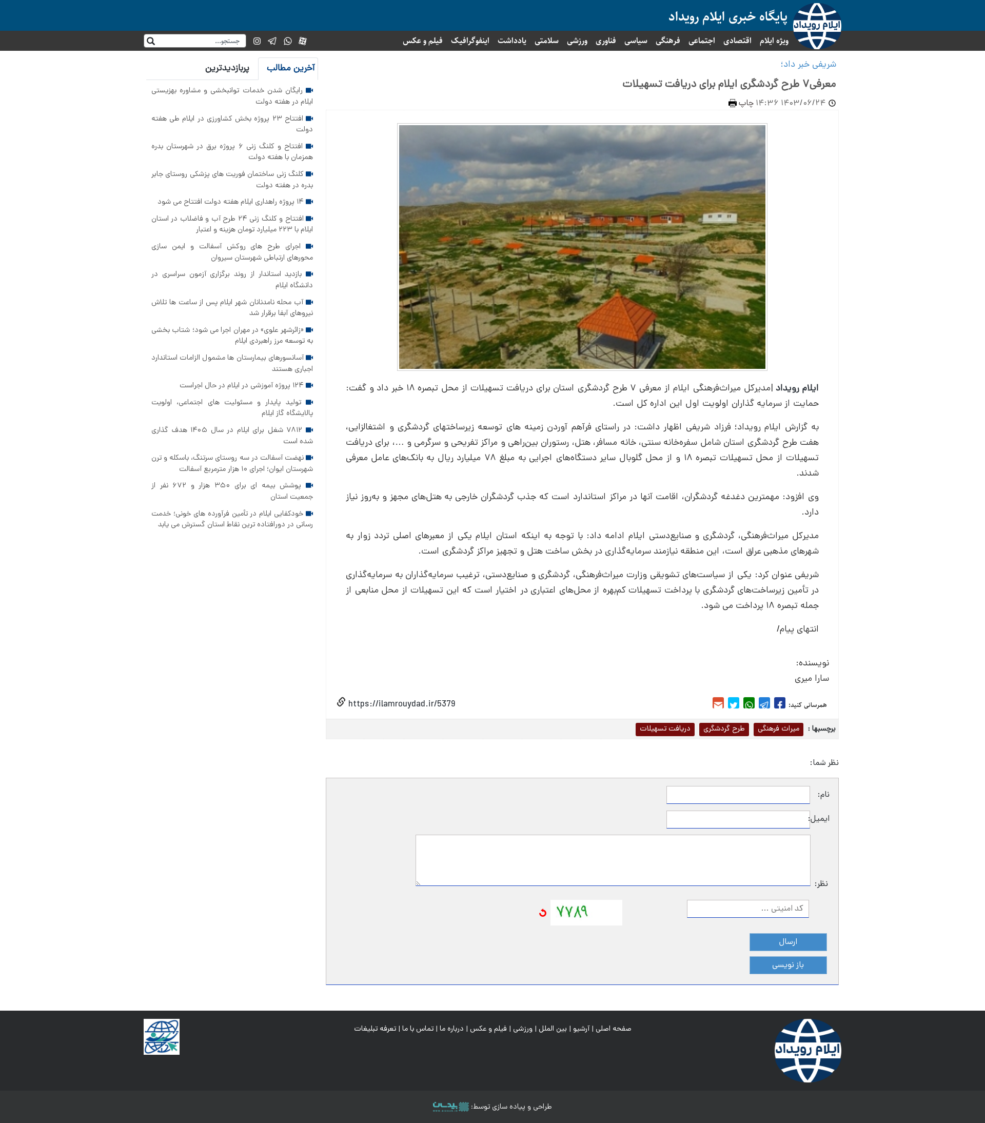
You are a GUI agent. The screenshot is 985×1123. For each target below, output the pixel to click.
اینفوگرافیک (470, 40)
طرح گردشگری (724, 729)
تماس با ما (418, 1029)
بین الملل (553, 1029)
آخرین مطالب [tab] (291, 68)
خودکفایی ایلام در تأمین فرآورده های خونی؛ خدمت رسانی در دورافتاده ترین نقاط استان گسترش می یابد (232, 519)
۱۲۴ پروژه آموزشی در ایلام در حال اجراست (243, 385)
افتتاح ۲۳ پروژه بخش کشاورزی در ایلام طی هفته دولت (232, 124)
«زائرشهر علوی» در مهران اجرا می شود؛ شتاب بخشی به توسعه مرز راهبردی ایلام (232, 336)
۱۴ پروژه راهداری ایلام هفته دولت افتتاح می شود (231, 202)
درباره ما (452, 1029)
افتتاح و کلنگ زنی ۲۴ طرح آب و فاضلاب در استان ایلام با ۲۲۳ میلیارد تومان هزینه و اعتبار (232, 224)
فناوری (606, 40)
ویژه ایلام (774, 40)
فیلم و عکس (423, 40)
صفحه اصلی (614, 1029)
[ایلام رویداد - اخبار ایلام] (808, 1051)
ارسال (788, 942)
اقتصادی (737, 40)
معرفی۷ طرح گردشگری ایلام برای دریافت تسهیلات (726, 84)
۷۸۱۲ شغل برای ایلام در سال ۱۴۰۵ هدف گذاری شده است (232, 436)
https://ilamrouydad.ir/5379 (400, 705)
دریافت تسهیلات (665, 729)
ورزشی (577, 40)
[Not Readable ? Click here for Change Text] (542, 913)
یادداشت (512, 40)
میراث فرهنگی (778, 729)
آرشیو (581, 1029)
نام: (824, 795)
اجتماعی (701, 40)
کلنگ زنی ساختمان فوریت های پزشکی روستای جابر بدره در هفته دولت (232, 180)
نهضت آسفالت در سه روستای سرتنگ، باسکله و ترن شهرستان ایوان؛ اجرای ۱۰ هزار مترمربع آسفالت (232, 463)
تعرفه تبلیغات (375, 1029)
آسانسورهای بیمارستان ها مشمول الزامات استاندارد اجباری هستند (232, 363)
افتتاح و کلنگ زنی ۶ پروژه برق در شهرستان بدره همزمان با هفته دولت (232, 152)
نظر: (821, 884)
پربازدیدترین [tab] (227, 68)
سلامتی (547, 40)
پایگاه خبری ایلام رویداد (727, 16)
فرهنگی (668, 40)
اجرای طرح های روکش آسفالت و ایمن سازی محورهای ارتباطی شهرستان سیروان (232, 252)
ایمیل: (820, 819)
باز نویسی (788, 965)
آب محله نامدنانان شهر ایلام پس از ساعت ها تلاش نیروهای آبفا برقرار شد (232, 308)
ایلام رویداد (797, 389)
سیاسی (635, 40)
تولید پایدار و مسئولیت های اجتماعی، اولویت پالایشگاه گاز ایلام (232, 408)
